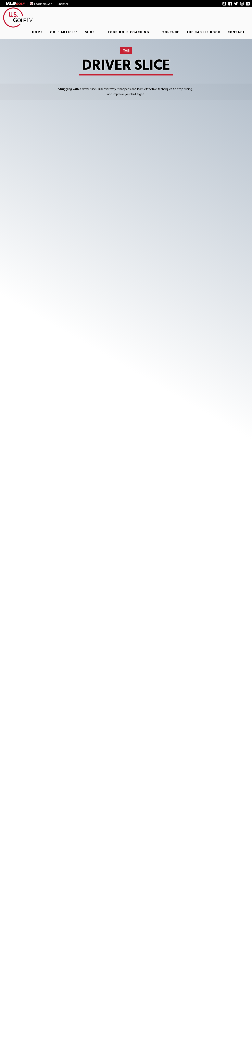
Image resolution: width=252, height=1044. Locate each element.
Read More (47, 309)
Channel (62, 4)
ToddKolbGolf (43, 4)
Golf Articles (64, 32)
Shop (90, 32)
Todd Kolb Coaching (128, 32)
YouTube (170, 32)
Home (37, 32)
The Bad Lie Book (203, 32)
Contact (236, 32)
